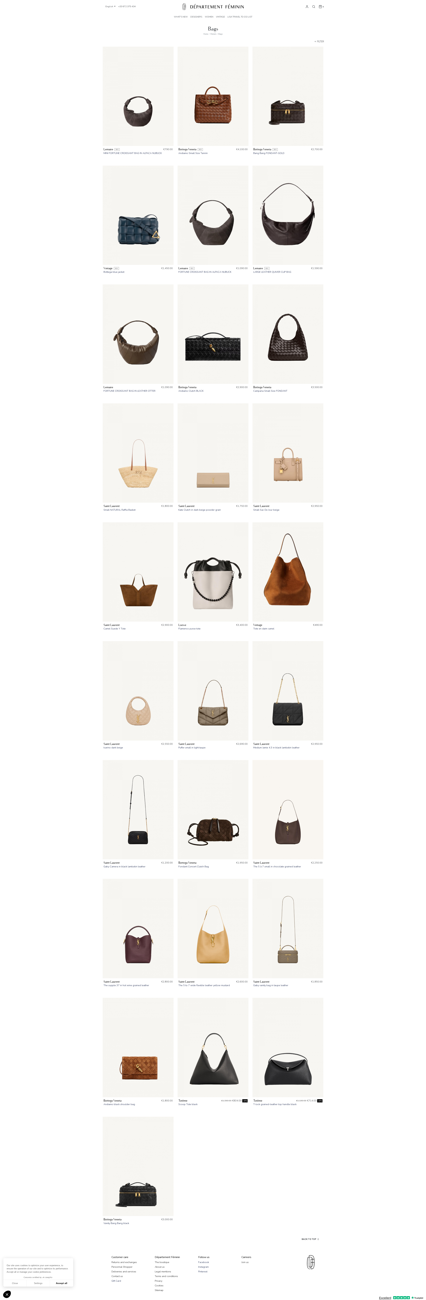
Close (15, 1283)
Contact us (117, 1276)
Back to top (309, 1239)
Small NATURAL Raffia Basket (119, 509)
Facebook (203, 1262)
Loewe (182, 625)
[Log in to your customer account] (307, 6)
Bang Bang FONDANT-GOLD (268, 153)
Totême (182, 1100)
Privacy (158, 1281)
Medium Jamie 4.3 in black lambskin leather (276, 747)
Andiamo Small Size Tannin (193, 153)
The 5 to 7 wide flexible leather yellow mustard (204, 985)
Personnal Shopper (121, 1267)
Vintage (108, 268)
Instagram (203, 1267)
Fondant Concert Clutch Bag (193, 866)
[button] (7, 1294)
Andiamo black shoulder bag (119, 1104)
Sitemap (159, 1290)
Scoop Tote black (188, 1104)
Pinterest (202, 1271)
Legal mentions (163, 1271)
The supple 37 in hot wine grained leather (126, 985)
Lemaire (108, 149)
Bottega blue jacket (114, 272)
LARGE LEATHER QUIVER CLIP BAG (272, 272)
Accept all (61, 1283)
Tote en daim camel (263, 628)
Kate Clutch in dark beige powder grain (199, 509)
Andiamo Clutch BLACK (191, 391)
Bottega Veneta (187, 149)
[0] (320, 6)
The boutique (162, 1262)
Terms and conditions (166, 1276)
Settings (38, 1283)
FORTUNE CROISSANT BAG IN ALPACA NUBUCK (204, 272)
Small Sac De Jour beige (266, 509)
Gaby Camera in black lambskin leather (124, 866)
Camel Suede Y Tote (115, 628)
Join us (245, 1262)
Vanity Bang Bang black (116, 1223)
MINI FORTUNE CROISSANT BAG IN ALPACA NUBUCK (133, 153)
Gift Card (116, 1281)
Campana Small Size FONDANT (270, 391)
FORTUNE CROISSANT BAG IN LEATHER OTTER (129, 391)
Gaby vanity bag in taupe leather (270, 985)
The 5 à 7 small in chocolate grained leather (277, 866)
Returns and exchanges (124, 1262)
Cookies (159, 1285)
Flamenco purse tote (189, 628)
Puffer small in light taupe (192, 747)
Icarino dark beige (113, 747)
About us (160, 1267)
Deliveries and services (123, 1271)
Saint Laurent (112, 506)
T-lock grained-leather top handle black (275, 1104)
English (110, 6)
